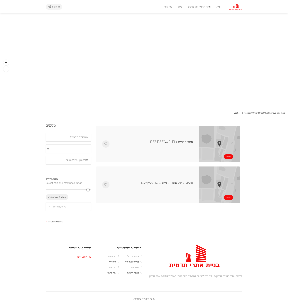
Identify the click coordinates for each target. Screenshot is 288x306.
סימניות (112, 262)
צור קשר (168, 6)
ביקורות (112, 256)
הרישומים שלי (132, 262)
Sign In (55, 6)
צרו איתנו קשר (83, 256)
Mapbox (247, 113)
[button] (6, 62)
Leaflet (237, 113)
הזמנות (112, 267)
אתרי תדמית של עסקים (199, 6)
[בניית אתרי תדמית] (235, 6)
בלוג (180, 6)
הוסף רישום (133, 273)
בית (218, 6)
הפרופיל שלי (132, 256)
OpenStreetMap (260, 113)
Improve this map (276, 113)
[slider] (88, 189)
